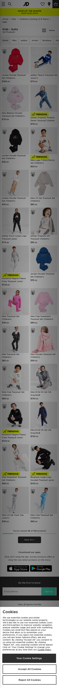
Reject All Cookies (30, 680)
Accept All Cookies (29, 669)
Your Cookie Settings (29, 658)
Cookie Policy (44, 649)
